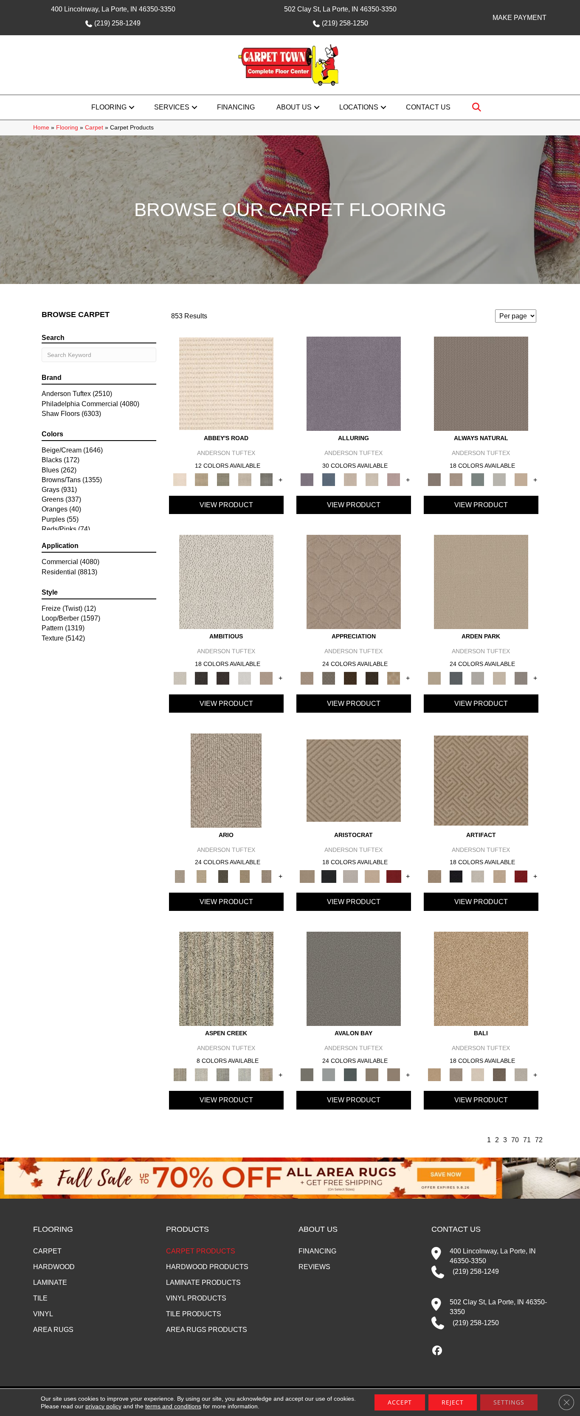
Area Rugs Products (206, 1329)
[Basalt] (350, 479)
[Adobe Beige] (226, 780)
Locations (358, 107)
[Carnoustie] (393, 677)
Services (171, 107)
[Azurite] (328, 479)
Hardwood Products (207, 1266)
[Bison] (350, 677)
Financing (236, 107)
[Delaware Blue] (266, 479)
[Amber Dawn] (481, 978)
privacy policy (103, 1406)
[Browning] (372, 677)
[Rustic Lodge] (266, 1074)
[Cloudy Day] (477, 677)
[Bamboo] (201, 479)
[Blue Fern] (477, 479)
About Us (294, 107)
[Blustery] (499, 479)
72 (539, 1139)
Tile (40, 1298)
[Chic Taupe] (244, 479)
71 (527, 1139)
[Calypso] (328, 1074)
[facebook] (437, 1351)
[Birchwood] (354, 780)
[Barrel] (481, 383)
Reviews (314, 1266)
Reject (453, 1402)
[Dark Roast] (223, 677)
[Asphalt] (354, 978)
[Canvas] (226, 582)
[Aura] (226, 383)
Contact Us (428, 107)
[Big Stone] (456, 1074)
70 (515, 1139)
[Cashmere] (372, 876)
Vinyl (43, 1314)
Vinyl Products (196, 1298)
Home (41, 127)
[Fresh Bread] (266, 677)
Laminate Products (203, 1282)
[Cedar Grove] (226, 978)
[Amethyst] (354, 383)
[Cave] (499, 1074)
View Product (226, 505)
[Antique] (201, 876)
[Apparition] (223, 876)
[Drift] (499, 677)
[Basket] (456, 479)
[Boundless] (223, 479)
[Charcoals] (201, 677)
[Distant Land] (393, 1074)
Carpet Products (200, 1251)
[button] (132, 107)
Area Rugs (53, 1329)
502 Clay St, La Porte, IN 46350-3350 (340, 9)
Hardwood (54, 1266)
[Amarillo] (354, 582)
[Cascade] (350, 876)
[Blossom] (393, 479)
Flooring (109, 107)
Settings (508, 1402)
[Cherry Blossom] (393, 876)
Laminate (50, 1282)
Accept (400, 1402)
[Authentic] (481, 582)
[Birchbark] (372, 479)
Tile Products (193, 1314)
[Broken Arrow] (266, 876)
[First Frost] (244, 677)
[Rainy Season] (244, 1074)
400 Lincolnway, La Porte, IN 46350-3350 (113, 9)
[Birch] (477, 1074)
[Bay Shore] (244, 876)
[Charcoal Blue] (350, 1074)
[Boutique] (521, 479)
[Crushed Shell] (521, 1074)
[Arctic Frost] (328, 677)
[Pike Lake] (223, 1074)
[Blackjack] (328, 876)
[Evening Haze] (521, 677)
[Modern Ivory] (201, 1074)
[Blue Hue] (456, 677)
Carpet (94, 127)
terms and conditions (173, 1406)
